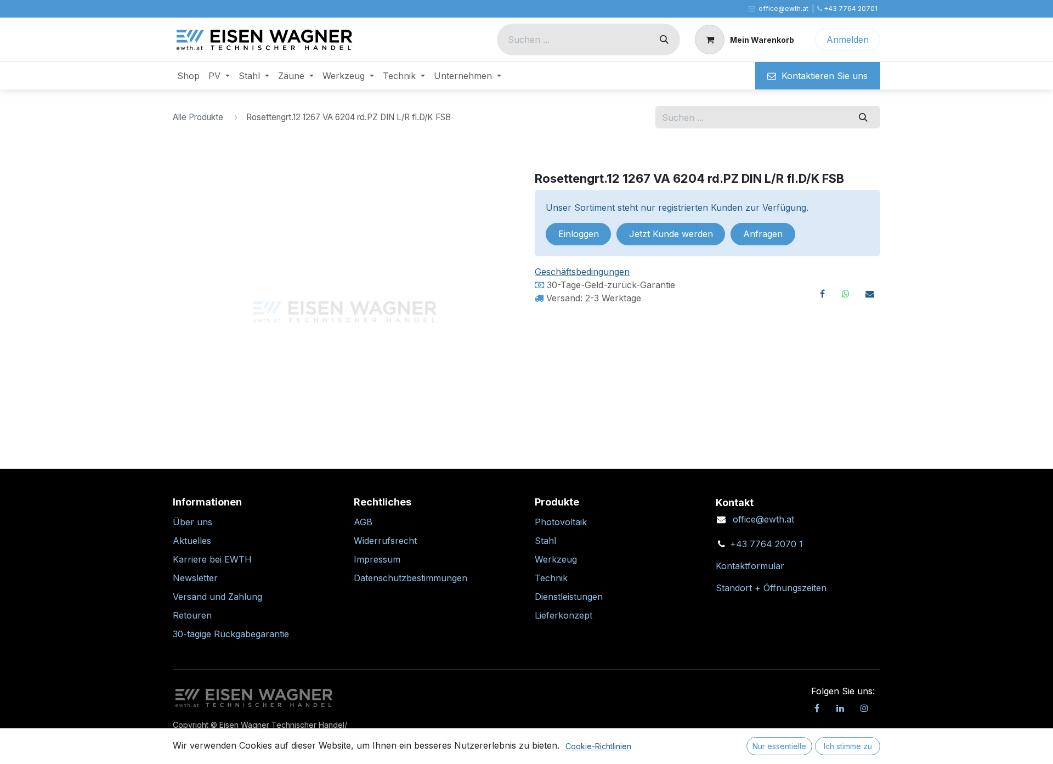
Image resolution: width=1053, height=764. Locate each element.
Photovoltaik (561, 521)
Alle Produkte (198, 117)
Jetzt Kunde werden (671, 233)
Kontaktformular (750, 565)
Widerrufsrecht (385, 540)
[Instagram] (864, 708)
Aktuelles (192, 540)
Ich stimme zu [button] (848, 746)
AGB (363, 521)
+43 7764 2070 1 (766, 543)
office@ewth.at (763, 519)
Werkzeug (556, 559)
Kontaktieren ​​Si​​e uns (822, 75)
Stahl (545, 540)
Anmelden (847, 39)
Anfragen (763, 233)
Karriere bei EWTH (212, 559)
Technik (551, 577)
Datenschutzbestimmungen (410, 577)
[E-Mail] (870, 293)
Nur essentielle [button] (779, 746)
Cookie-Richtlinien (598, 746)
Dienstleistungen (569, 596)
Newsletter (195, 577)
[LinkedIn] (840, 708)
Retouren (192, 615)
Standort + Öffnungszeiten (771, 587)
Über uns (192, 521)
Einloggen (578, 233)
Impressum (377, 559)
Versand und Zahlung (217, 596)
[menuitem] (188, 76)
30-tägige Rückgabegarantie (231, 633)
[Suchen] (664, 39)
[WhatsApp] (845, 293)
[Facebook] (822, 293)
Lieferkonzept (563, 615)
